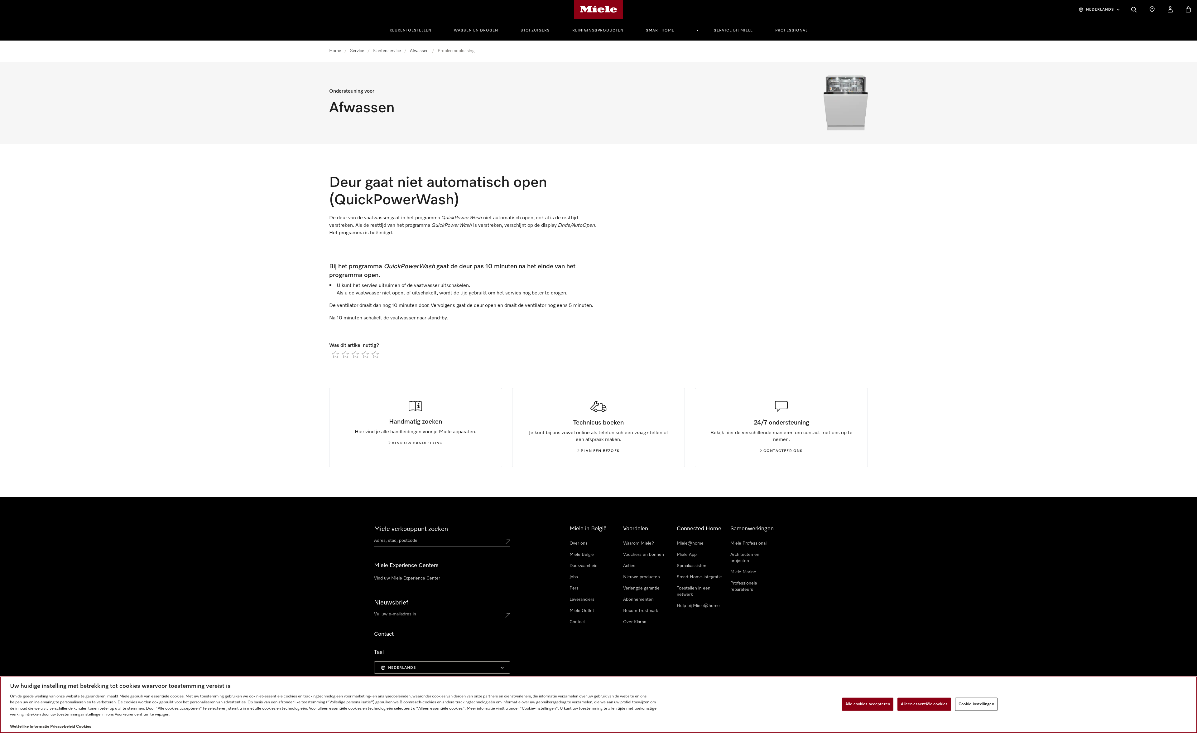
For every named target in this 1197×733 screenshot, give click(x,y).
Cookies (83, 727)
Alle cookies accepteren (867, 704)
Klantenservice (387, 51)
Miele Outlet (582, 611)
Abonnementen (638, 599)
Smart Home (660, 30)
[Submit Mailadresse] (507, 615)
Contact (577, 622)
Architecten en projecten (744, 557)
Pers (574, 588)
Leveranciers (582, 599)
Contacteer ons (783, 451)
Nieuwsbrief (391, 603)
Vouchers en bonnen (643, 554)
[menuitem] (414, 30)
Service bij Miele (733, 30)
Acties (629, 566)
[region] (598, 704)
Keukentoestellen (410, 30)
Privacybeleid (62, 727)
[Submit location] (507, 541)
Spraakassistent (692, 566)
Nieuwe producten (641, 577)
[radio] (335, 354)
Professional (791, 30)
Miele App (687, 554)
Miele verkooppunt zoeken (411, 529)
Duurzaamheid (584, 566)
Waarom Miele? (638, 543)
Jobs (574, 577)
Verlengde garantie (641, 588)
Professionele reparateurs (743, 586)
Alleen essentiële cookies (924, 704)
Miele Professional (748, 543)
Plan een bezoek (600, 451)
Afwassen (419, 51)
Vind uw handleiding (417, 443)
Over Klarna (634, 622)
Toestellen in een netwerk (693, 591)
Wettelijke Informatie (29, 727)
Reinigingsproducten (597, 30)
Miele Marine (743, 572)
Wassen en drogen (476, 30)
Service (357, 51)
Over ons (579, 543)
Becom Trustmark (640, 611)
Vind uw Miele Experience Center (407, 578)
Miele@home (690, 543)
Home (335, 51)
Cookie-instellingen (976, 704)
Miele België (582, 554)
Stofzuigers (535, 30)
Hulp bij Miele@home (698, 606)
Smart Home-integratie (699, 577)
